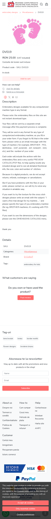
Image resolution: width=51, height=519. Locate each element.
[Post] (10, 97)
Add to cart (25, 78)
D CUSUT (28, 256)
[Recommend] (17, 97)
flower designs (9, 346)
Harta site (39, 423)
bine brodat (8, 338)
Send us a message (15, 91)
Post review (25, 297)
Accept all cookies (25, 502)
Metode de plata (24, 419)
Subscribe (25, 388)
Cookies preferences (25, 514)
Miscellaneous (27, 12)
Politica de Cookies (7, 427)
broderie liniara (27, 346)
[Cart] (46, 4)
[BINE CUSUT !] (23, 4)
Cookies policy (23, 491)
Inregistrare (7, 445)
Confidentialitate (9, 420)
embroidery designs (10, 12)
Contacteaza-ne (41, 409)
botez (20, 338)
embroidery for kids (32, 264)
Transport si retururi (24, 427)
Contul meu (7, 440)
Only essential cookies (25, 508)
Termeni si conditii (7, 414)
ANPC (38, 428)
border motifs (32, 338)
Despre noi (7, 407)
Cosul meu (24, 412)
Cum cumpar (24, 407)
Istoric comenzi (9, 454)
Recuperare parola (10, 449)
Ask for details (13, 88)
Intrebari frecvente (39, 417)
